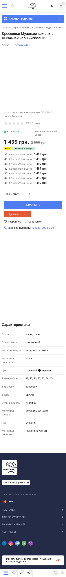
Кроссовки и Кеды (41, 27)
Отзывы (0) (22, 45)
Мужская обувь (21, 27)
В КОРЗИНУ (33, 205)
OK (58, 560)
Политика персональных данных (19, 494)
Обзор (5, 45)
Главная (6, 27)
